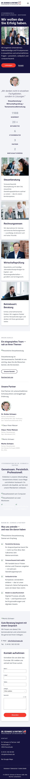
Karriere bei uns (7, 377)
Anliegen (6, 688)
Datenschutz (14, 768)
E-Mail (6, 675)
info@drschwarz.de (15, 641)
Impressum (7, 768)
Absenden (15, 715)
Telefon (5, 682)
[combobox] (15, 691)
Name (5, 668)
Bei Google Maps (7, 759)
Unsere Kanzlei (9, 371)
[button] (28, 3)
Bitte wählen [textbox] (8, 691)
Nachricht (6, 695)
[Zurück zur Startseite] (11, 3)
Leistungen (8, 65)
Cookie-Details (22, 768)
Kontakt (21, 65)
